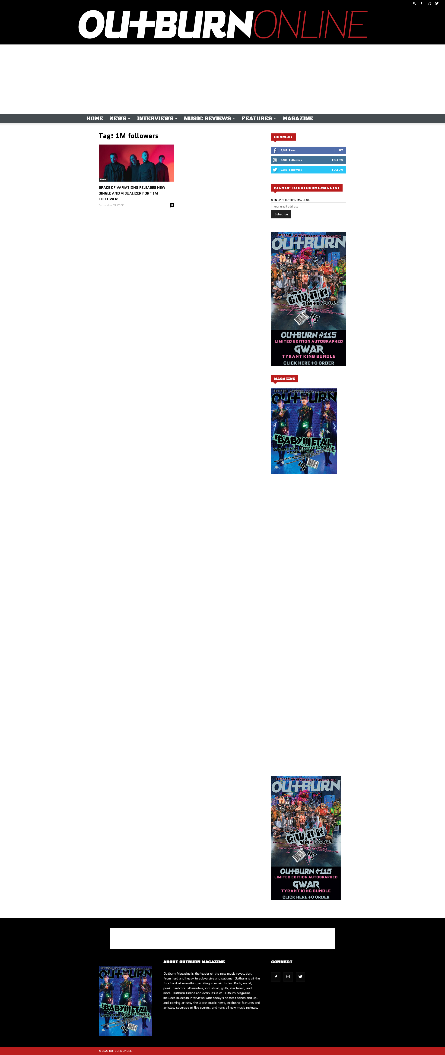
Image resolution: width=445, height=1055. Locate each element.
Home (95, 118)
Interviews (155, 118)
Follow (337, 160)
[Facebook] (421, 3)
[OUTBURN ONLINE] (222, 25)
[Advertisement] (222, 79)
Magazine (298, 118)
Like (340, 150)
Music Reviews (207, 118)
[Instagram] (429, 3)
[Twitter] (436, 3)
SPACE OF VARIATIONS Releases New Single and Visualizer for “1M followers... (132, 193)
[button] (414, 3)
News (118, 118)
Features (257, 118)
